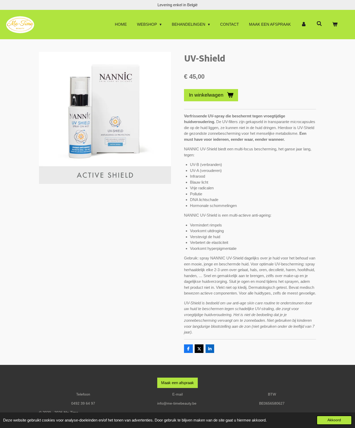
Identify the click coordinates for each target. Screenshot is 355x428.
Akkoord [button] (334, 420)
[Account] (304, 24)
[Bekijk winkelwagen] (335, 24)
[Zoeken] (319, 23)
